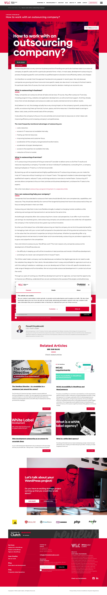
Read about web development (17, 565)
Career (79, 2)
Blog (66, 2)
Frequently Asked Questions (16, 572)
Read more (46, 408)
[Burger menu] (101, 3)
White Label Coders (13, 7)
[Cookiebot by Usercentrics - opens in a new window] (78, 285)
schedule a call (48, 501)
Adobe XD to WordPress (15, 547)
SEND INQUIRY (32, 501)
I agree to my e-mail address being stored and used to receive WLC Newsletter (34, 317)
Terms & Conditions (82, 590)
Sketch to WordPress (14, 549)
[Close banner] (88, 284)
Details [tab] (53, 290)
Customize (52, 309)
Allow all (77, 309)
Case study (61, 2)
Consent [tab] (28, 290)
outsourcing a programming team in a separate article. (49, 189)
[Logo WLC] (10, 3)
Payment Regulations (93, 590)
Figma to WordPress (14, 552)
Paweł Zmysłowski (35, 326)
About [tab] (78, 290)
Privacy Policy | (73, 590)
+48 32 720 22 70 (93, 2)
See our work (12, 558)
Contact (85, 2)
